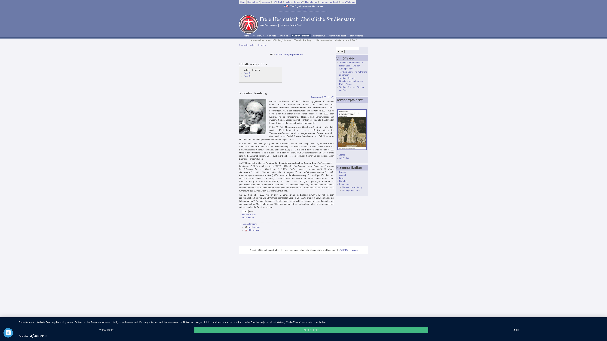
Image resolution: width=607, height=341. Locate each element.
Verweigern (106, 330)
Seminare (266, 2)
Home (242, 2)
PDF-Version (253, 230)
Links (341, 178)
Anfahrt (342, 175)
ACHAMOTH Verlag (349, 250)
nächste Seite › (249, 214)
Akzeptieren (311, 330)
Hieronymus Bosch (329, 2)
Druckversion (254, 227)
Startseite (243, 45)
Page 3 (247, 76)
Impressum (344, 184)
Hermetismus (311, 2)
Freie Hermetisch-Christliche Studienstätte (308, 19)
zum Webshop (348, 2)
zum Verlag (344, 158)
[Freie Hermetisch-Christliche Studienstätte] (248, 33)
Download (343, 181)
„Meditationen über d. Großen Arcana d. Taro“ (336, 40)
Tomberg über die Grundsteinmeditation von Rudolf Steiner (351, 81)
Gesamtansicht (250, 224)
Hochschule (252, 2)
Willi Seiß (278, 2)
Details (342, 155)
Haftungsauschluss (351, 190)
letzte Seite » (248, 217)
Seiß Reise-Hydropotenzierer (289, 54)
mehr (516, 330)
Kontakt (342, 172)
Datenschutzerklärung (352, 187)
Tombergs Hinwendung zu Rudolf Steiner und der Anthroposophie (351, 65)
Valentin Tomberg (294, 2)
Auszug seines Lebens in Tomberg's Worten (271, 40)
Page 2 (247, 73)
